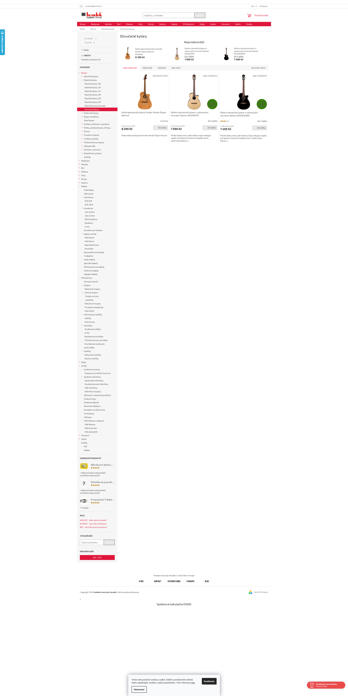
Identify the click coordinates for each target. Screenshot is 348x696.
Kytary (84, 73)
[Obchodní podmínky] (190, 581)
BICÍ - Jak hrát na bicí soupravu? (93, 527)
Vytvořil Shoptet (261, 592)
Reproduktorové (92, 245)
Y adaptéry (88, 256)
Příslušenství (86, 278)
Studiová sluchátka (93, 329)
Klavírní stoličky (91, 358)
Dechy (84, 179)
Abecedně (175, 67)
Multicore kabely (91, 270)
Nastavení (139, 689)
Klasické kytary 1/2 (93, 91)
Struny (87, 131)
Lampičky (89, 300)
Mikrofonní (88, 197)
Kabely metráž (90, 234)
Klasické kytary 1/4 (93, 87)
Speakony (89, 223)
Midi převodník (91, 432)
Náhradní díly (89, 146)
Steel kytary (89, 120)
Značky (84, 442)
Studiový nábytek (91, 402)
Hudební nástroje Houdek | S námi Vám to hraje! (174, 575)
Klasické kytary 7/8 (93, 98)
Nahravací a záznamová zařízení (97, 395)
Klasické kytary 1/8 (93, 83)
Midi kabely (89, 190)
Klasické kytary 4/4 (93, 102)
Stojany (87, 285)
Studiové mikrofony (92, 377)
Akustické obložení (92, 406)
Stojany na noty (92, 296)
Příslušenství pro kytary (94, 142)
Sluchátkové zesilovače (95, 344)
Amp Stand (89, 311)
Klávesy (84, 171)
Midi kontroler (91, 428)
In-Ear (87, 333)
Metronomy (90, 322)
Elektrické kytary (91, 113)
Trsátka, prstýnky (91, 138)
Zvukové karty (90, 399)
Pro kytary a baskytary (94, 307)
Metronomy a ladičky (93, 314)
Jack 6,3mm (90, 212)
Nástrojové (88, 193)
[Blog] (207, 581)
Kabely (84, 186)
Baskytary (85, 160)
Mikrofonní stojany (93, 303)
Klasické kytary (90, 80)
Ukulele (84, 164)
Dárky (83, 362)
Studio (84, 365)
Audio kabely (89, 259)
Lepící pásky (89, 347)
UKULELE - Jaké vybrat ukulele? (93, 520)
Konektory (88, 208)
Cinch (87, 226)
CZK (253, 6)
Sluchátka (88, 325)
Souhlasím (209, 681)
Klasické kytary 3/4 (93, 94)
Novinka (90, 42)
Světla (84, 439)
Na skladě (91, 38)
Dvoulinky (89, 248)
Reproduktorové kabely (94, 252)
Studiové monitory (92, 369)
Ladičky (88, 318)
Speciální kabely (91, 263)
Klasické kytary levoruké (95, 105)
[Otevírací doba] (174, 581)
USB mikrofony (91, 387)
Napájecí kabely (90, 274)
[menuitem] (82, 24)
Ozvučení (85, 435)
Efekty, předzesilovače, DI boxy (97, 127)
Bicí (83, 168)
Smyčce (84, 182)
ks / (97, 557)
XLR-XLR (88, 201)
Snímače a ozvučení (92, 149)
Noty (83, 175)
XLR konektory (91, 219)
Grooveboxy (89, 413)
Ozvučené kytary (92, 109)
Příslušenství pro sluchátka (96, 340)
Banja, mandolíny (91, 116)
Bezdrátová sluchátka (94, 336)
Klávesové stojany (92, 289)
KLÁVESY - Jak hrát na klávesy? (93, 524)
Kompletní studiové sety (94, 409)
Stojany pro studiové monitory (98, 373)
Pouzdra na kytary (91, 135)
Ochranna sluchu (91, 281)
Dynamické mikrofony (94, 380)
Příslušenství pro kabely (94, 267)
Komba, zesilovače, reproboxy (96, 124)
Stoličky (87, 157)
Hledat (199, 15)
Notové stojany (91, 292)
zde (193, 682)
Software (88, 417)
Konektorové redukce (93, 230)
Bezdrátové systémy (92, 153)
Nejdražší (162, 67)
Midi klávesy (90, 424)
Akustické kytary (91, 76)
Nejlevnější (147, 67)
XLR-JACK (89, 204)
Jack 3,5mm (90, 215)
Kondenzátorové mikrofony (96, 384)
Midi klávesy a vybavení (94, 420)
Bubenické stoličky (93, 355)
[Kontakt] (157, 581)
